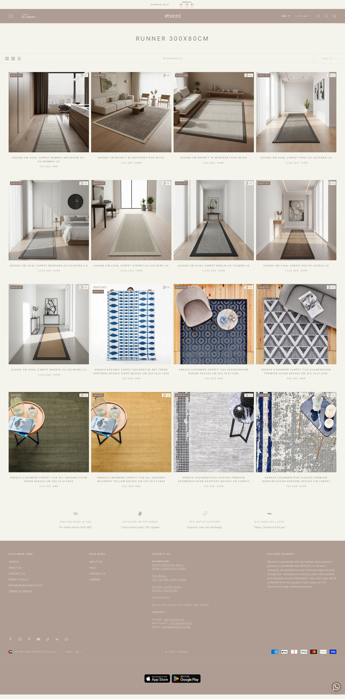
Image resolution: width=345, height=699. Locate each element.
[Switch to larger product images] (7, 58)
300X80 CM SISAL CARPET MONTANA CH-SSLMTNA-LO (49, 265)
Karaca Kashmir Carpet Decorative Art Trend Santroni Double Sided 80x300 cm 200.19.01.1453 (131, 371)
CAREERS (94, 579)
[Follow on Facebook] (10, 639)
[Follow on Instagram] (20, 639)
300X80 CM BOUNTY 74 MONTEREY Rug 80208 (213, 157)
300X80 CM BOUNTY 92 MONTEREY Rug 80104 (131, 157)
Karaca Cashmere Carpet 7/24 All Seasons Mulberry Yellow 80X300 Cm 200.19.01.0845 (131, 479)
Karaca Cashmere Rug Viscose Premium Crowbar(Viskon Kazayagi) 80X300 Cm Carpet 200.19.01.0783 (213, 479)
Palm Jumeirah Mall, (168, 565)
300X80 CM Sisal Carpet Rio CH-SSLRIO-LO (296, 265)
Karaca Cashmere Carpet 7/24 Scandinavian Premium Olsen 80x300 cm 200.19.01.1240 (296, 371)
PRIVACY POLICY (19, 579)
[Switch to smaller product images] (13, 58)
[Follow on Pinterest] (29, 639)
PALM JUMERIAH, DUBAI (169, 568)
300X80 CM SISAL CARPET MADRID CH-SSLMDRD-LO (49, 369)
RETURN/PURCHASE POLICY (26, 585)
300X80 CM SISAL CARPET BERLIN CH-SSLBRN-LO (214, 265)
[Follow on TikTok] (48, 639)
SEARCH (14, 561)
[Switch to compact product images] (19, 58)
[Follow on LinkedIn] (57, 639)
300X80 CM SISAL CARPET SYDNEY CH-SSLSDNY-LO (131, 265)
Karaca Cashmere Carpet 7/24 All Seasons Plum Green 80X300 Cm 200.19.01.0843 (48, 479)
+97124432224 (174, 619)
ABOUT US (15, 567)
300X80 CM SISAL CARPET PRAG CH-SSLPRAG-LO (296, 157)
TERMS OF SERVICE (20, 591)
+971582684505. (181, 623)
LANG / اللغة (301, 16)
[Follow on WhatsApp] (66, 639)
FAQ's (92, 567)
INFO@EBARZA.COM (176, 627)
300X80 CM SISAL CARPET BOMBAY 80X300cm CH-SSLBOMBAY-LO (49, 159)
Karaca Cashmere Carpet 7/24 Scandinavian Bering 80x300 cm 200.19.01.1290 (214, 371)
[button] (285, 16)
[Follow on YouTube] (38, 639)
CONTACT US (17, 573)
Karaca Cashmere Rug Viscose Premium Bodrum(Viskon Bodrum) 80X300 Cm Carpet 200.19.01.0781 (296, 479)
